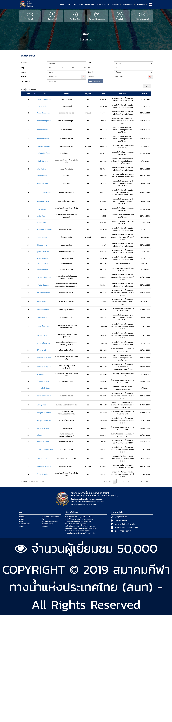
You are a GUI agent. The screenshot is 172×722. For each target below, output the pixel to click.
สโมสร (66, 94)
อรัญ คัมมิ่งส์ (41, 169)
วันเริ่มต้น (24, 77)
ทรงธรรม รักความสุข (44, 277)
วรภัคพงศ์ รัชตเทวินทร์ (44, 229)
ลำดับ (28, 94)
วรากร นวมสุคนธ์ (42, 258)
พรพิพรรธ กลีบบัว (43, 269)
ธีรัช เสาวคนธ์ (41, 350)
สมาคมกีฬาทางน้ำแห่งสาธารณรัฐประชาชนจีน (80, 533)
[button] (150, 4)
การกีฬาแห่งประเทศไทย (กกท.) (75, 524)
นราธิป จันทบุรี (41, 216)
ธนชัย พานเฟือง (42, 335)
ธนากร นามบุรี (41, 302)
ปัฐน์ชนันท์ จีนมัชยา (43, 153)
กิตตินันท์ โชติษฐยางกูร (44, 192)
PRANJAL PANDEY (43, 147)
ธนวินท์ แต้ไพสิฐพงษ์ (44, 396)
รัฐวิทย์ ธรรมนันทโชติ (44, 99)
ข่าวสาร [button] (74, 4)
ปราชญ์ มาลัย (41, 405)
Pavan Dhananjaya (44, 113)
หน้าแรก (62, 4)
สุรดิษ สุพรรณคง (43, 252)
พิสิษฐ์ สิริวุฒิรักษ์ (43, 428)
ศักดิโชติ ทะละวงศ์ (43, 442)
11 (141, 481)
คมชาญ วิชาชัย (42, 106)
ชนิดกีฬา (24, 62)
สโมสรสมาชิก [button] (141, 4)
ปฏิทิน (81, 4)
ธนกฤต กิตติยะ (42, 176)
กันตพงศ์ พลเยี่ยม (43, 474)
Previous (107, 481)
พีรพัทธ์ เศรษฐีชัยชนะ (44, 121)
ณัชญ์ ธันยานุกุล (42, 161)
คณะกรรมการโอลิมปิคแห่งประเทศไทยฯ (78, 521)
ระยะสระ (23, 72)
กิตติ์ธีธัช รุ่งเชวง (42, 130)
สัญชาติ (90, 72)
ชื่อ (45, 94)
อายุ (22, 67)
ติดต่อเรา (45, 526)
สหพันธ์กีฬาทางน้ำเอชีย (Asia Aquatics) (79, 519)
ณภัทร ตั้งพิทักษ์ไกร (43, 326)
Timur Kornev (42, 237)
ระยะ (89, 62)
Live (68, 4)
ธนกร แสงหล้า (42, 459)
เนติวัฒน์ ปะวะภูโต (43, 139)
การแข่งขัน (122, 94)
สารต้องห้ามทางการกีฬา (50, 521)
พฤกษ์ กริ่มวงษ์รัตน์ (43, 343)
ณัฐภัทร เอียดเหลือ (43, 285)
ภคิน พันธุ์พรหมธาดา (44, 293)
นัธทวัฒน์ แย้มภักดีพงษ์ (45, 450)
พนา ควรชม (41, 375)
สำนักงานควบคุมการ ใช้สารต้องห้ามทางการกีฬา (81, 528)
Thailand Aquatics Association (126, 527)
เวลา (103, 94)
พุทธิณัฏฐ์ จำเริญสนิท (44, 367)
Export (147, 86)
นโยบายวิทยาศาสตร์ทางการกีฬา (51, 518)
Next (147, 481)
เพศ (89, 67)
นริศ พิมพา (40, 435)
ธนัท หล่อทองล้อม (43, 310)
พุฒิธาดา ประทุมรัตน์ (44, 358)
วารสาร (21, 526)
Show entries (28, 89)
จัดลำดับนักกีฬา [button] (128, 4)
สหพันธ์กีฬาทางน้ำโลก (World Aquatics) (79, 517)
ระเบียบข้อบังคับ (90, 4)
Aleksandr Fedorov (44, 466)
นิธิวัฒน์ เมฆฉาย (42, 264)
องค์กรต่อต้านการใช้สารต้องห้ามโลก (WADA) (80, 526)
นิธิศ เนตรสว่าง (42, 245)
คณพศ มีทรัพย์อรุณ (43, 388)
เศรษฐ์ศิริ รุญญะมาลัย (44, 413)
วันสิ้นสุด (91, 77)
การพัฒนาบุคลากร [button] (103, 4)
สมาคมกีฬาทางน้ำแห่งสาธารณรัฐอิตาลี (78, 531)
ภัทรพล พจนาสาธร (43, 381)
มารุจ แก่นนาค (41, 209)
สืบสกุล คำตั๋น (41, 223)
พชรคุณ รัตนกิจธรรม (44, 420)
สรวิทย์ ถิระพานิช (42, 183)
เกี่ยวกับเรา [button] (116, 4)
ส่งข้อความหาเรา (47, 524)
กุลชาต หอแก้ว (42, 317)
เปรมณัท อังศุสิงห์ (43, 201)
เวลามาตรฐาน (25, 81)
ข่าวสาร (21, 519)
